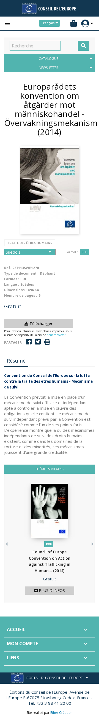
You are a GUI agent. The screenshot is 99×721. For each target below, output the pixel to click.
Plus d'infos (51, 590)
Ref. (7, 268)
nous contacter (56, 335)
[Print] (47, 342)
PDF (84, 252)
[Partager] (29, 341)
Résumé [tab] (16, 360)
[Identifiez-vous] (85, 24)
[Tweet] (38, 341)
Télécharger (40, 323)
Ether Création (61, 712)
